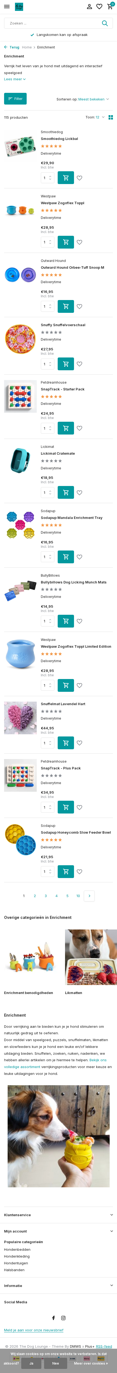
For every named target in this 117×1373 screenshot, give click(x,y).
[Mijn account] (89, 7)
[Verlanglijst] (99, 7)
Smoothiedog (52, 132)
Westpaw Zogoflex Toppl (62, 203)
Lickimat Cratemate (58, 453)
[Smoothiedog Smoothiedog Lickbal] (20, 157)
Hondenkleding (17, 1256)
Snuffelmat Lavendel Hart (63, 704)
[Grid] (111, 117)
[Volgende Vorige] (89, 896)
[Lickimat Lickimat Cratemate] (20, 471)
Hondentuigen (16, 1263)
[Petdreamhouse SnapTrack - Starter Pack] (20, 407)
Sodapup (48, 511)
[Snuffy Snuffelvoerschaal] (20, 346)
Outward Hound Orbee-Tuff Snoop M (72, 267)
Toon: (90, 117)
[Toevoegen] (66, 177)
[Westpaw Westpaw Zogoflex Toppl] (20, 221)
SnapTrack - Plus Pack (61, 768)
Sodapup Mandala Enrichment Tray (72, 517)
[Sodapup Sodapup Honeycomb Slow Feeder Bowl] (20, 850)
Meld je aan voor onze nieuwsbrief (33, 1330)
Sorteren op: (67, 99)
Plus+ (90, 1346)
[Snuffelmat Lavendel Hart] (20, 725)
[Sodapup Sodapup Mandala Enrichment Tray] (20, 536)
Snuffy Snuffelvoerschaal (63, 325)
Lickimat (47, 447)
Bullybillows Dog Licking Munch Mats (74, 582)
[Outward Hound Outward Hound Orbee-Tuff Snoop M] (20, 285)
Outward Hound (53, 261)
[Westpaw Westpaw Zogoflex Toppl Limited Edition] (20, 664)
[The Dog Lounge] (29, 7)
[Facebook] (53, 1318)
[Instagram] (63, 1318)
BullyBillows (50, 575)
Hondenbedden (17, 1249)
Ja (31, 1363)
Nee (55, 1363)
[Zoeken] (105, 23)
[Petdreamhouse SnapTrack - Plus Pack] (20, 786)
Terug (14, 47)
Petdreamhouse (54, 382)
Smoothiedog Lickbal (59, 138)
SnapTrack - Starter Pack (63, 389)
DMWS (75, 1346)
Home (27, 47)
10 (78, 896)
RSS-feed (104, 1346)
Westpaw (48, 196)
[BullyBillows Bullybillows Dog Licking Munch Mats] (20, 600)
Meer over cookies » (91, 1363)
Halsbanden (14, 1270)
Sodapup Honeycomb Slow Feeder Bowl (76, 832)
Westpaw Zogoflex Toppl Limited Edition (76, 646)
